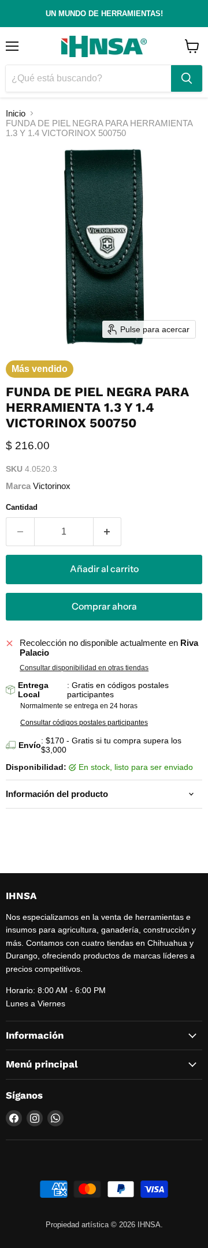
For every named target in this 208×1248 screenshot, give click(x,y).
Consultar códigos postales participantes (84, 723)
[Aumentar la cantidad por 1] (108, 531)
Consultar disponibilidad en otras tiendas (84, 668)
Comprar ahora (104, 606)
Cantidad (22, 507)
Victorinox (51, 486)
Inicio (15, 113)
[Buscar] (186, 78)
